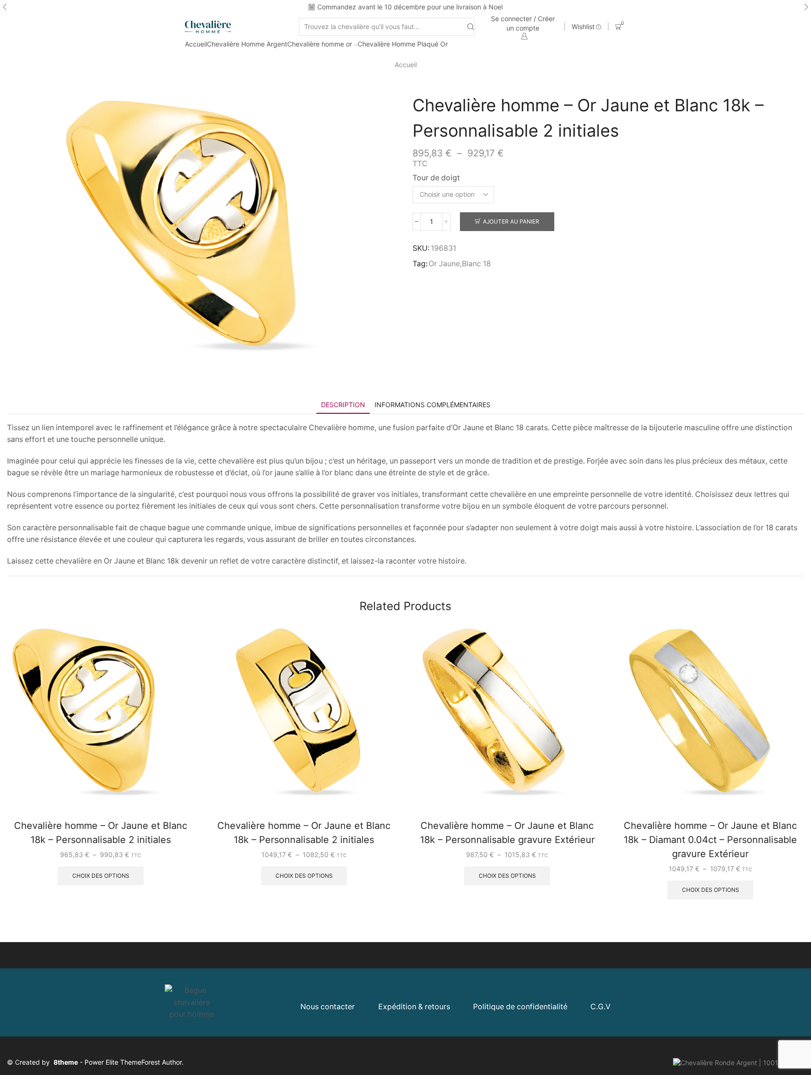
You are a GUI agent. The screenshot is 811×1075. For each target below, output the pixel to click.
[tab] (343, 404)
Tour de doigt (436, 177)
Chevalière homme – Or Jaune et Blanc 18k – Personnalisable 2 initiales (100, 832)
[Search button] (470, 27)
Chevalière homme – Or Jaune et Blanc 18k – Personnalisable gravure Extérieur (507, 832)
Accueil (196, 44)
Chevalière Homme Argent (247, 44)
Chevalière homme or (319, 44)
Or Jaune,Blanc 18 (459, 263)
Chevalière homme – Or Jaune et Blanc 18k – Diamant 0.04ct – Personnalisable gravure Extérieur (710, 839)
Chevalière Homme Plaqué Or (403, 44)
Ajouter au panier (511, 221)
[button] (4, 7)
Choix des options (101, 875)
